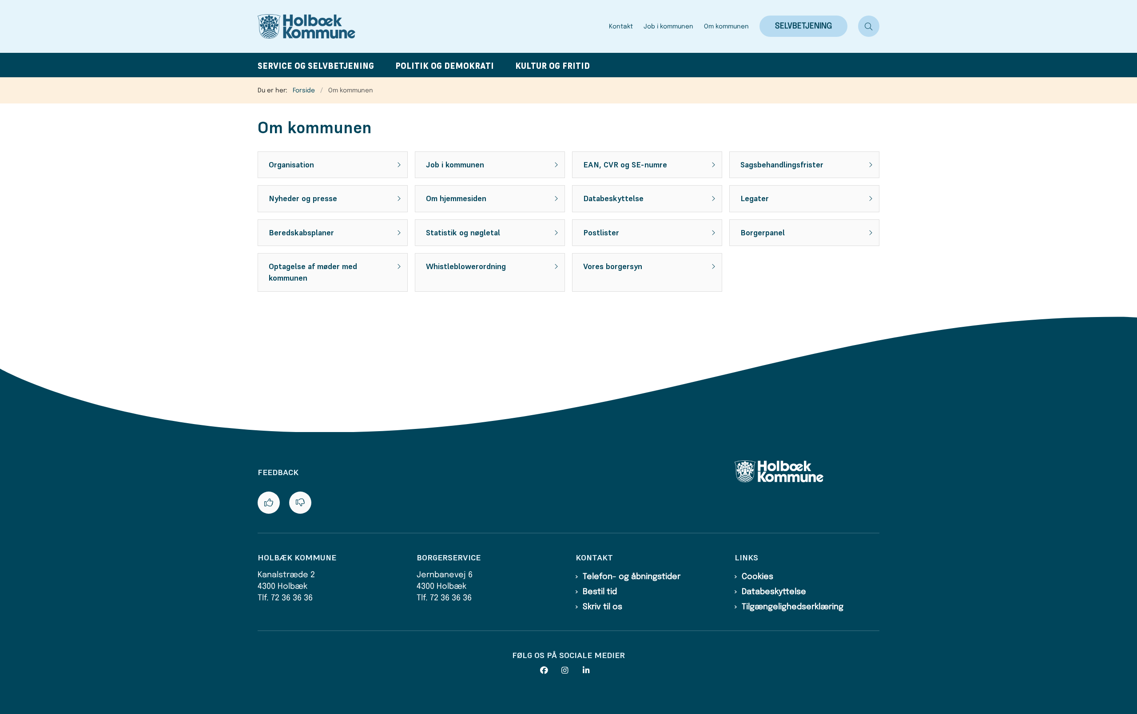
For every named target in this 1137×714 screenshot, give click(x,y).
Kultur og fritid (552, 66)
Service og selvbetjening (316, 66)
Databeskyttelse (613, 198)
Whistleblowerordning (466, 266)
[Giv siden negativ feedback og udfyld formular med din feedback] (300, 503)
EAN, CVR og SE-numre (625, 165)
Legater (754, 198)
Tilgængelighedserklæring (792, 607)
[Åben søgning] (868, 26)
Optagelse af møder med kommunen (313, 272)
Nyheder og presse (303, 198)
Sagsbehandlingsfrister (781, 165)
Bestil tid (600, 592)
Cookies (757, 577)
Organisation (291, 165)
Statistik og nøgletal (463, 233)
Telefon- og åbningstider (631, 577)
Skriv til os (602, 607)
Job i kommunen (455, 165)
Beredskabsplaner (301, 233)
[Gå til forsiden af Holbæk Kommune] (431, 26)
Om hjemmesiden (456, 198)
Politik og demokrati (444, 66)
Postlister (601, 233)
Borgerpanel (762, 233)
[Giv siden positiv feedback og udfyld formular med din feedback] (269, 503)
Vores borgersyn (612, 266)
